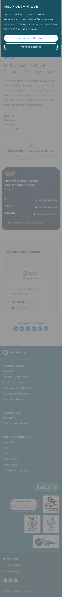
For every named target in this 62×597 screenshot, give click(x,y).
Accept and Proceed (31, 38)
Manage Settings (31, 46)
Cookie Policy (29, 28)
